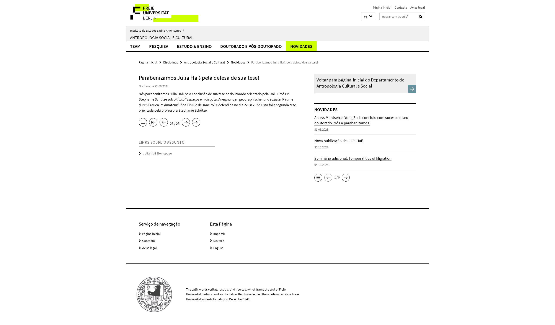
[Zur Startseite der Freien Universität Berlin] (162, 13)
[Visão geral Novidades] (143, 123)
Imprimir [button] (219, 234)
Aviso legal (417, 7)
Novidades (301, 46)
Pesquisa (158, 46)
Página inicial (382, 7)
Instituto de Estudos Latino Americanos (157, 30)
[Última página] (196, 123)
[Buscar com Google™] (421, 16)
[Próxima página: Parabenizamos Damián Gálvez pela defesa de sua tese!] (186, 123)
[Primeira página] (153, 123)
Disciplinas (170, 62)
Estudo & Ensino (194, 46)
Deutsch (218, 241)
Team (135, 46)
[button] (368, 17)
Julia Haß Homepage (157, 153)
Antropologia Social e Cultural (161, 37)
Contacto (401, 7)
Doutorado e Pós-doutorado (251, 46)
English (218, 248)
